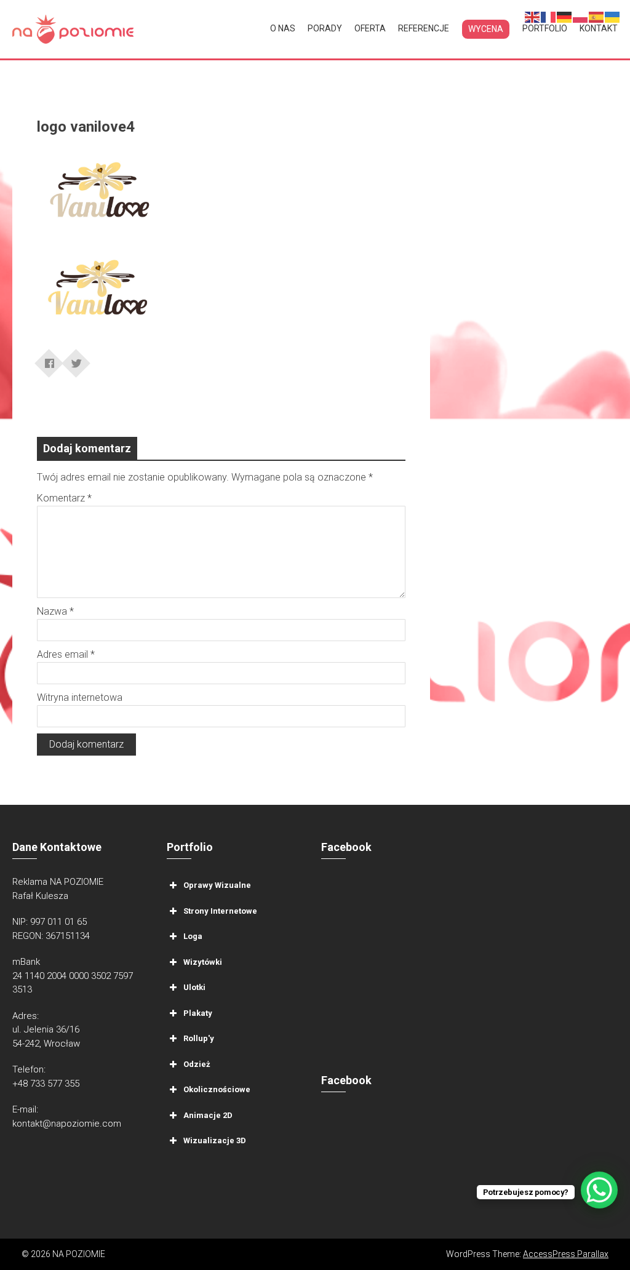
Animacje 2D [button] (208, 1115)
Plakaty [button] (197, 1013)
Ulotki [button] (194, 987)
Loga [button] (192, 936)
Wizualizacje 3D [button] (214, 1140)
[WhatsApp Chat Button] (599, 1190)
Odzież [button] (196, 1064)
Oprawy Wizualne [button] (217, 885)
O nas (282, 28)
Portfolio (544, 28)
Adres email (66, 654)
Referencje (423, 28)
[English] (533, 16)
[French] (549, 16)
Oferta (370, 28)
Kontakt (599, 28)
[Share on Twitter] (76, 359)
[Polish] (581, 16)
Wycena (485, 29)
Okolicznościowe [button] (216, 1089)
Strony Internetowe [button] (220, 911)
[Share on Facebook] (49, 359)
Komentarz (64, 498)
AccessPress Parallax (565, 1254)
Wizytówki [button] (202, 962)
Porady (325, 28)
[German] (565, 16)
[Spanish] (597, 16)
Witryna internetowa (79, 697)
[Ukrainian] (613, 16)
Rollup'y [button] (198, 1038)
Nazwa (55, 611)
